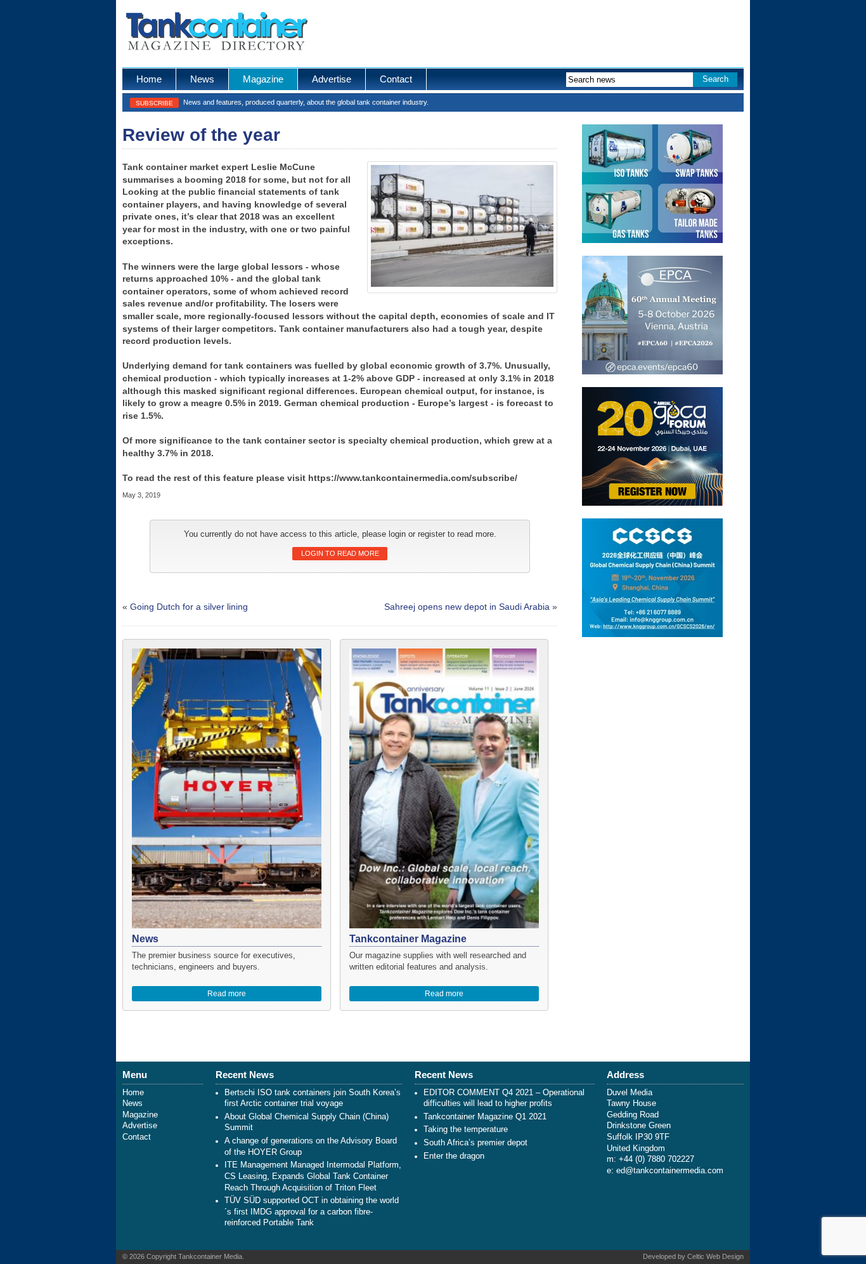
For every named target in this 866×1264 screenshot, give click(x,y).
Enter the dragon (453, 1156)
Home (149, 79)
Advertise (331, 79)
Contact (396, 79)
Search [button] (715, 79)
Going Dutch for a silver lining (189, 607)
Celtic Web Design (715, 1256)
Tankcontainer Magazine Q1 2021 (484, 1116)
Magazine (263, 79)
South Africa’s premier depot (475, 1142)
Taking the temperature (465, 1129)
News (202, 79)
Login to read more (340, 553)
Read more (226, 993)
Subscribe (154, 103)
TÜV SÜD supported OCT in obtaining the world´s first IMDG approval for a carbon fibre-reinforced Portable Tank (311, 1211)
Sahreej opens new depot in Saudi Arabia (467, 607)
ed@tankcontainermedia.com (669, 1170)
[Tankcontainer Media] (215, 33)
